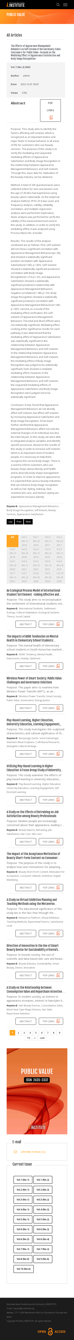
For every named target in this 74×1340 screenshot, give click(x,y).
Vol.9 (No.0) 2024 (48, 577)
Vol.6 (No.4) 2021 (60, 565)
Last (42, 1038)
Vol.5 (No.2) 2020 (13, 565)
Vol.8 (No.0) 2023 (36, 577)
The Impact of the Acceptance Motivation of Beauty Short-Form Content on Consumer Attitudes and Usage (33, 858)
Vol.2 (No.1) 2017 (48, 541)
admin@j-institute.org (33, 1151)
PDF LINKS (50, 107)
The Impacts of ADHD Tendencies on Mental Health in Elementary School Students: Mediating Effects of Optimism (32, 640)
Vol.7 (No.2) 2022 (24, 577)
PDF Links (49, 624)
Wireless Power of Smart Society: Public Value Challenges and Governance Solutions (34, 680)
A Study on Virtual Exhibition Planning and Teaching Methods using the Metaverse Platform (32, 904)
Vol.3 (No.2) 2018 (24, 553)
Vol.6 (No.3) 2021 (48, 565)
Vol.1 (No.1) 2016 (24, 541)
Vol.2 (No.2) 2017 (60, 541)
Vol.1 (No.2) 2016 (36, 541)
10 (28, 1038)
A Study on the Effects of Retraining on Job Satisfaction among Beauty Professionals (33, 814)
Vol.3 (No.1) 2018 (13, 553)
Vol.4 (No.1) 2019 (36, 553)
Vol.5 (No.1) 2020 (60, 553)
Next (28, 521)
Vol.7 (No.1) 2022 (13, 577)
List (10, 521)
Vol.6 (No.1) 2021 (24, 565)
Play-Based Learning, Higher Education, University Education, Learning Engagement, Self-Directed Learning (33, 724)
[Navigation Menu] (65, 4)
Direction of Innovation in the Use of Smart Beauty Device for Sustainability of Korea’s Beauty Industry (33, 950)
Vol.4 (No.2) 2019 (48, 553)
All (12, 537)
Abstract (26, 624)
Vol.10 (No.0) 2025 (60, 577)
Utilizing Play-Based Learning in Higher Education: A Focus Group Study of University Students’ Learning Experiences (34, 770)
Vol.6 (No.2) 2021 (36, 565)
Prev (19, 521)
